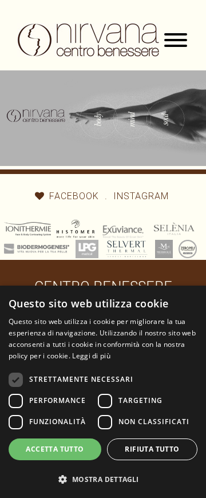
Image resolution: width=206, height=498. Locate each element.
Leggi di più (91, 356)
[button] (103, 478)
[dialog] (103, 392)
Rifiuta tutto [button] (152, 449)
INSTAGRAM (141, 196)
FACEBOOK (74, 196)
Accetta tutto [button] (55, 449)
